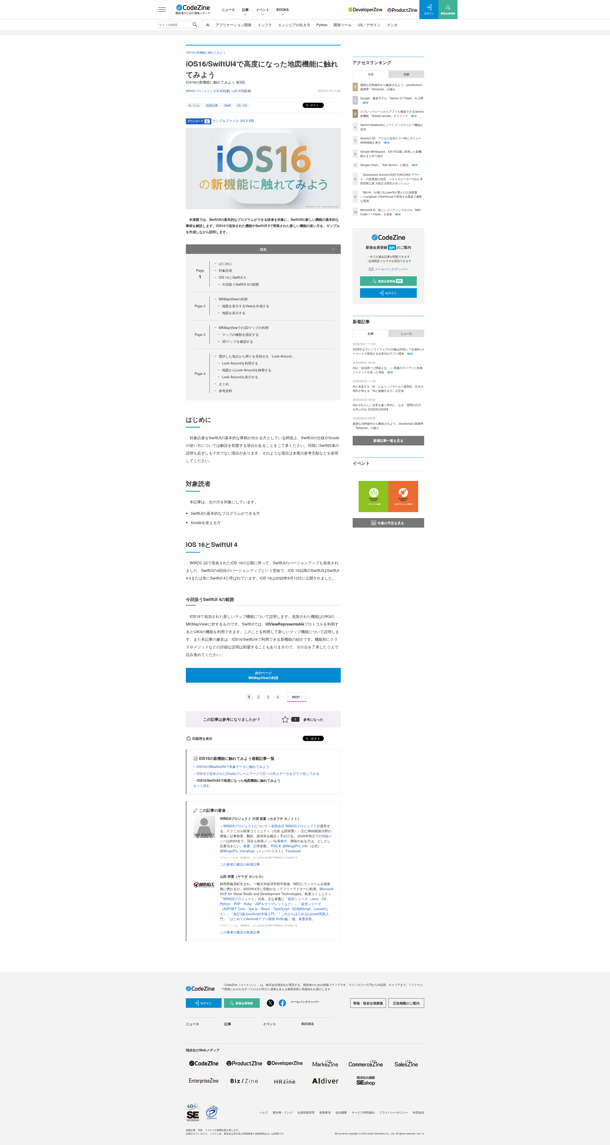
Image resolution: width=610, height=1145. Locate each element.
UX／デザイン (369, 24)
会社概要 (341, 1112)
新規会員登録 (390, 281)
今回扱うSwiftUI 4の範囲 (240, 284)
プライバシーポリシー (393, 1112)
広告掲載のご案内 (406, 1003)
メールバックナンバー (391, 269)
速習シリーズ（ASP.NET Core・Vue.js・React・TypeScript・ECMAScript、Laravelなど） (274, 908)
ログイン (390, 293)
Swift (227, 105)
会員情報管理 (306, 1112)
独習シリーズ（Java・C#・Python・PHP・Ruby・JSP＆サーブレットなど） (274, 901)
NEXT (296, 697)
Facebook (293, 850)
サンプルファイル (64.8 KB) (233, 120)
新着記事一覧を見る (388, 440)
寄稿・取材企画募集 (368, 1003)
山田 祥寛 (238, 91)
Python (321, 24)
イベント (262, 9)
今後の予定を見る (390, 522)
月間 (406, 74)
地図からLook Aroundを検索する (246, 370)
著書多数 (305, 918)
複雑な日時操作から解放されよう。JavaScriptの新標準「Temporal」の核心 (391, 87)
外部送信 (418, 1112)
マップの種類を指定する (240, 334)
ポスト (314, 105)
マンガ (392, 24)
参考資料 (225, 390)
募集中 (282, 840)
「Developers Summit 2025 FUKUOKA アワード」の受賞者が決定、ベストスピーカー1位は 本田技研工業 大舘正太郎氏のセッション (391, 178)
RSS (275, 845)
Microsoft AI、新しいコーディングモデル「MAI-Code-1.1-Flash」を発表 (390, 212)
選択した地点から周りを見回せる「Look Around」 (257, 356)
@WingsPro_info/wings (237, 850)
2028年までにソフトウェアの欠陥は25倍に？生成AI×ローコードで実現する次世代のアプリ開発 (388, 351)
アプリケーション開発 (233, 24)
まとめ (224, 383)
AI (207, 24)
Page (200, 305)
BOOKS (282, 9)
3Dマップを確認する (237, 341)
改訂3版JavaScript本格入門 (253, 913)
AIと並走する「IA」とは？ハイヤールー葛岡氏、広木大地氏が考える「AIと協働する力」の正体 (388, 388)
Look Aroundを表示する (240, 376)
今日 (371, 74)
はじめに (225, 263)
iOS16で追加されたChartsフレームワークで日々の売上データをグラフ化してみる (258, 773)
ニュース (228, 9)
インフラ (265, 24)
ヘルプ (263, 1112)
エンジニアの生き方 (294, 24)
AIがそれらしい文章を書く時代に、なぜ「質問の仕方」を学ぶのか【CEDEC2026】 (388, 407)
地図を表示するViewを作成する (245, 305)
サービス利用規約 (363, 1112)
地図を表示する (233, 312)
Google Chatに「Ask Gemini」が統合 (384, 165)
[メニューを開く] (162, 9)
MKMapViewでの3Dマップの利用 (244, 327)
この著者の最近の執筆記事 (240, 864)
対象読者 (225, 270)
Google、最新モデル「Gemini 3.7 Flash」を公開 (391, 98)
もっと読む (201, 785)
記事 (245, 9)
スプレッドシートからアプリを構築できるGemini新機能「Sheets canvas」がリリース (392, 113)
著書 (246, 845)
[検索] (195, 24)
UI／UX (242, 105)
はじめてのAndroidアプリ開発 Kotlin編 (259, 918)
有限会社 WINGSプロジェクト (294, 825)
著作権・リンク (283, 1112)
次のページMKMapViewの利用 (263, 675)
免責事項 (325, 1112)
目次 (263, 249)
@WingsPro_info (295, 845)
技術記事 (212, 105)
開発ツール (342, 24)
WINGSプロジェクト (238, 825)
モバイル (194, 105)
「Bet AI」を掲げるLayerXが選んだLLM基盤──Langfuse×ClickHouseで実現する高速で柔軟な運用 (391, 196)
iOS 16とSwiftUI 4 (232, 277)
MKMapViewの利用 (233, 299)
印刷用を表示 (202, 738)
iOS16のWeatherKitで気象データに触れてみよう (233, 766)
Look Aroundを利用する (240, 363)
